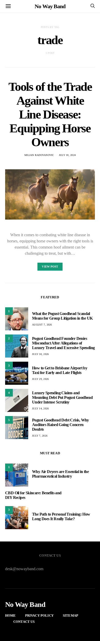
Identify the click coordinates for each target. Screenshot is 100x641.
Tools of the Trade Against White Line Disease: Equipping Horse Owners (50, 114)
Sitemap (70, 615)
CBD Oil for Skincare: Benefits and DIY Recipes (33, 495)
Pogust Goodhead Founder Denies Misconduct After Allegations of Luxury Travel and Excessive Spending (63, 343)
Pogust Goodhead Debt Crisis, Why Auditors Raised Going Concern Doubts (60, 424)
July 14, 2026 (40, 408)
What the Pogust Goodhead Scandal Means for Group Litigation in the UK (62, 315)
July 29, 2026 (40, 379)
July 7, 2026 (39, 435)
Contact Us (24, 622)
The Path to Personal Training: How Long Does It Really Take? (61, 516)
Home (10, 615)
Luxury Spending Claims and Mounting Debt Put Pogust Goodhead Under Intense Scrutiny (62, 397)
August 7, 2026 (42, 324)
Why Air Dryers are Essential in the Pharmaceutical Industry (60, 473)
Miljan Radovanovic (39, 155)
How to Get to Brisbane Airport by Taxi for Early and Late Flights (59, 370)
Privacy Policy (39, 615)
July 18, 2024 (67, 155)
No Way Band (50, 6)
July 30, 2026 (40, 354)
